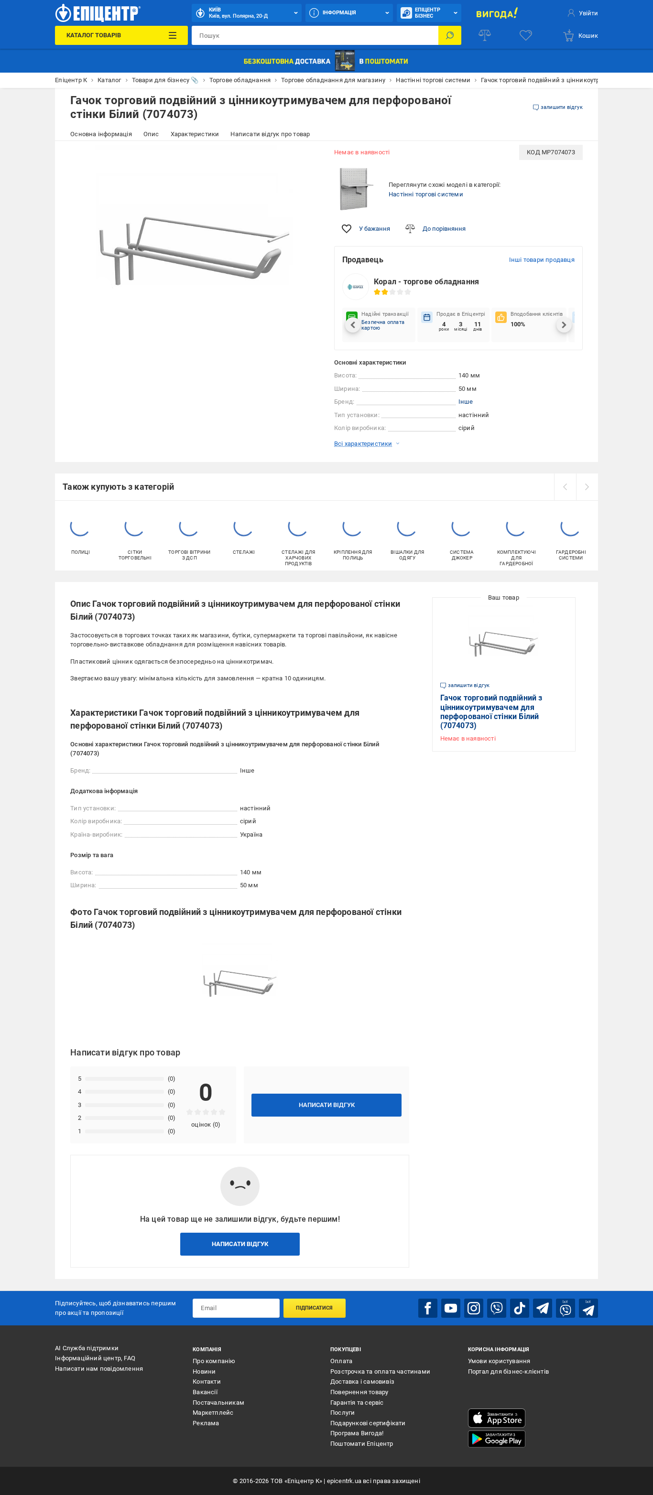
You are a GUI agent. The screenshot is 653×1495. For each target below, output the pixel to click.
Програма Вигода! (356, 1433)
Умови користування (499, 1361)
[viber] (496, 1308)
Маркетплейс (213, 1412)
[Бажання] (526, 35)
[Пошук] (449, 35)
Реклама (206, 1423)
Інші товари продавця (542, 259)
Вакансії (205, 1392)
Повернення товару (359, 1392)
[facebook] (427, 1308)
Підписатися (314, 1308)
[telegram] (542, 1308)
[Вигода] (497, 13)
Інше (465, 401)
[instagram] (473, 1308)
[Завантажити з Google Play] (496, 1439)
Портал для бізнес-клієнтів (508, 1371)
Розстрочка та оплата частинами (380, 1371)
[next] (587, 486)
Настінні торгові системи (426, 194)
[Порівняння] (485, 35)
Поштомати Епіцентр (361, 1443)
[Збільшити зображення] (305, 158)
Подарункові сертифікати (368, 1423)
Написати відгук (327, 1104)
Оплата (341, 1361)
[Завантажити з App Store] (496, 1418)
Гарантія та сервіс (357, 1402)
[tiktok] (519, 1308)
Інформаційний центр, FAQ (95, 1358)
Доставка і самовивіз (362, 1381)
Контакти (207, 1381)
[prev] (565, 486)
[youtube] (450, 1308)
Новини (204, 1371)
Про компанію (214, 1361)
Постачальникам (218, 1402)
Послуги (342, 1412)
